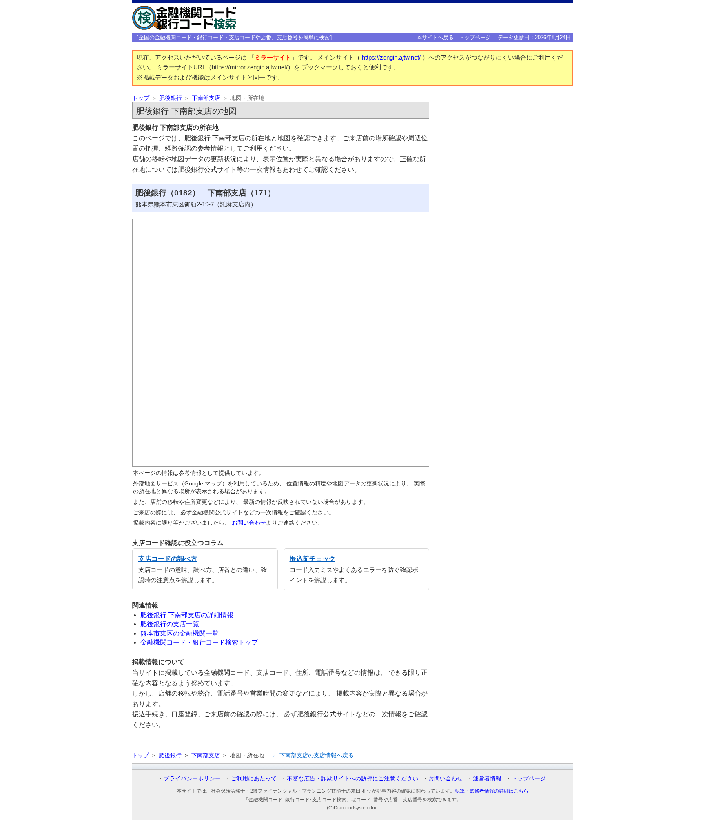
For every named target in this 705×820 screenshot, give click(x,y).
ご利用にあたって (254, 778)
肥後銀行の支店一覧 (169, 624)
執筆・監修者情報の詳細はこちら (491, 791)
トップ (140, 98)
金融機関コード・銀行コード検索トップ (199, 642)
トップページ (475, 37)
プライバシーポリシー (192, 778)
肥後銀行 (170, 98)
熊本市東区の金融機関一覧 (179, 633)
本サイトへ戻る (435, 37)
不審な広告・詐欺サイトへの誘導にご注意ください (352, 778)
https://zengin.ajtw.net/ (392, 57)
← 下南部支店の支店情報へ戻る (313, 755)
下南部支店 (206, 98)
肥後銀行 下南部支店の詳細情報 (186, 615)
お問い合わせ (249, 522)
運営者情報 (487, 778)
